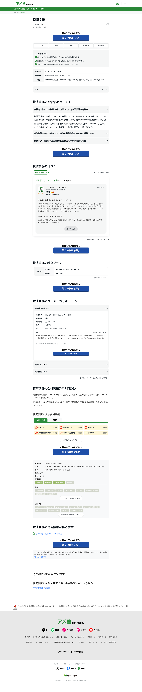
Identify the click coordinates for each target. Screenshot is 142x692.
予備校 (44, 27)
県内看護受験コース (43, 308)
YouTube (97, 630)
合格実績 (86, 45)
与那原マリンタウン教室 (46, 180)
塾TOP (16, 12)
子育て (83, 630)
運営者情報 (113, 637)
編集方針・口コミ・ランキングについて (70, 637)
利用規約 (29, 642)
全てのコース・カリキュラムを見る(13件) (93, 378)
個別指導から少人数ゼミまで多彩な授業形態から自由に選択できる (64, 133)
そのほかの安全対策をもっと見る (71, 515)
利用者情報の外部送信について (65, 642)
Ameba (62, 668)
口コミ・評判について (102, 172)
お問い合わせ (93, 642)
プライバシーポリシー (43, 642)
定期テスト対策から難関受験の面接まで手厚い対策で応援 (60, 140)
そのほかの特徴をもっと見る (71, 498)
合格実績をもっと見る (69, 440)
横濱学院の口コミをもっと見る (97, 240)
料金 (56, 45)
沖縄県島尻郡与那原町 (42, 588)
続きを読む (71, 228)
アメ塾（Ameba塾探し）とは (43, 637)
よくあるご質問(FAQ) (108, 642)
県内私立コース (41, 364)
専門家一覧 (102, 637)
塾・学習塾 (37, 27)
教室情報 (101, 45)
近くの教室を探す (71, 37)
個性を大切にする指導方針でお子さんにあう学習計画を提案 (61, 109)
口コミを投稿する (41, 172)
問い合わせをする (40, 557)
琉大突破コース (41, 371)
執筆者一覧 (91, 637)
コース (71, 45)
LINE (57, 630)
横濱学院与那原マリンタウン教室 (49, 534)
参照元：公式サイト (99, 332)
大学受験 (70, 630)
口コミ (41, 45)
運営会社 (82, 642)
